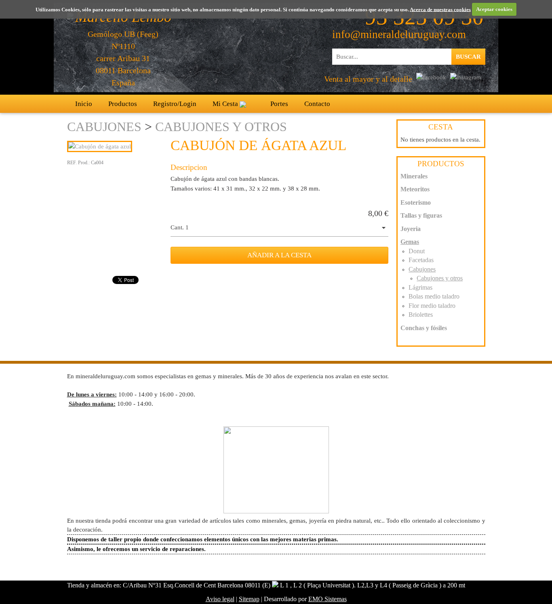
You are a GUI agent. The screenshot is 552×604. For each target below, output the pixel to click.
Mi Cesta (226, 104)
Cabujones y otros (221, 127)
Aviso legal (220, 599)
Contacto (317, 104)
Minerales (414, 176)
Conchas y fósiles (423, 327)
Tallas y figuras (421, 215)
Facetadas (421, 259)
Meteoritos (415, 189)
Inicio (83, 104)
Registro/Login (174, 104)
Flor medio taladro (432, 305)
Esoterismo (415, 202)
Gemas (409, 241)
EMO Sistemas (327, 599)
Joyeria (410, 228)
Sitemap (249, 599)
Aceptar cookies (494, 9)
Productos (122, 104)
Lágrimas (420, 287)
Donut (417, 251)
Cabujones (104, 127)
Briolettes (421, 314)
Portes (279, 104)
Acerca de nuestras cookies (440, 9)
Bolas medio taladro (434, 296)
